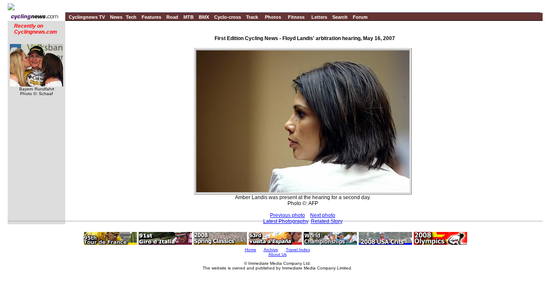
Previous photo (287, 215)
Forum (360, 17)
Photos (273, 17)
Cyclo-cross (227, 17)
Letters (319, 17)
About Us (277, 254)
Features (151, 17)
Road (172, 17)
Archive (271, 249)
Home (250, 249)
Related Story (327, 221)
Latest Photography (285, 221)
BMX (204, 17)
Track (252, 17)
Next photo (322, 215)
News (116, 17)
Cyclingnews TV (87, 17)
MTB (188, 17)
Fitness (296, 17)
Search (340, 17)
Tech (131, 17)
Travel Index (298, 249)
